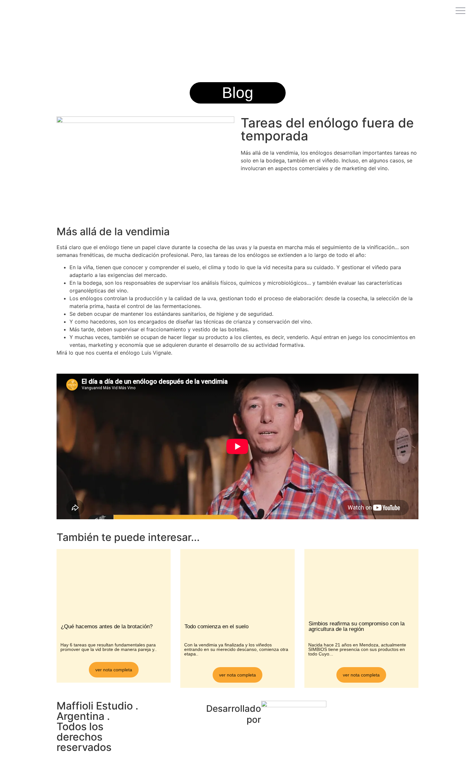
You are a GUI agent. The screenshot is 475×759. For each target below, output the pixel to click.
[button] (238, 93)
